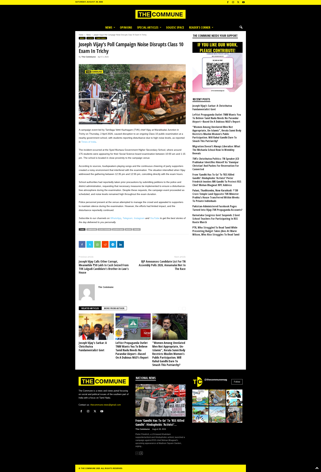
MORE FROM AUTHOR (114, 308)
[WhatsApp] (97, 244)
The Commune (88, 56)
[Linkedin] (120, 244)
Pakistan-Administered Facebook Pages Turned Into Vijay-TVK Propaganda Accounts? (217, 208)
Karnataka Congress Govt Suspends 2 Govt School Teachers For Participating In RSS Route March (216, 218)
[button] (241, 27)
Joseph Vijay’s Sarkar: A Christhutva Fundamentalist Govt (93, 346)
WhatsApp (115, 218)
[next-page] (184, 308)
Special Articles (147, 27)
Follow (237, 381)
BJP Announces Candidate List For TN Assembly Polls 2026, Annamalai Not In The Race (162, 265)
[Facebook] (228, 2)
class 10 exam (104, 229)
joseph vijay (118, 229)
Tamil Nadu (101, 38)
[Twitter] (89, 244)
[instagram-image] (200, 397)
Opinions (126, 27)
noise (128, 229)
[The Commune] (160, 14)
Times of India (88, 141)
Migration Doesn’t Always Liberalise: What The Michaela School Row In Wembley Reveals (216, 150)
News (108, 27)
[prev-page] (180, 308)
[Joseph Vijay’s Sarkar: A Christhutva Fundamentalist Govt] (95, 326)
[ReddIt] (105, 244)
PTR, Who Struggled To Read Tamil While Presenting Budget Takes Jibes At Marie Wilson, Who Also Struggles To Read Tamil (215, 231)
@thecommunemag (215, 379)
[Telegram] (113, 244)
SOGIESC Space (175, 27)
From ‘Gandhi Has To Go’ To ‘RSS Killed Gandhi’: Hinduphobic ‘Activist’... (159, 422)
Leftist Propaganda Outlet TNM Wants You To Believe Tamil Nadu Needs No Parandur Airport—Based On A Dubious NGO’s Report (132, 350)
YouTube (154, 218)
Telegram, (128, 218)
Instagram (139, 218)
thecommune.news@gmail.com (105, 405)
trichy (136, 229)
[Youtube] (243, 2)
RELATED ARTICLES (90, 308)
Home (81, 35)
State (90, 38)
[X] (238, 2)
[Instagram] (233, 2)
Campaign (92, 229)
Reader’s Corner (199, 27)
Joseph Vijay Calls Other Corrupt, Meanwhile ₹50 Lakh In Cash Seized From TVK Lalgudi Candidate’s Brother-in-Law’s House (104, 267)
